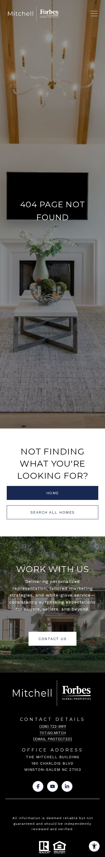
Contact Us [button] (52, 639)
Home (52, 493)
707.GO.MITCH (52, 733)
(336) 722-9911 (52, 726)
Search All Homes (52, 512)
